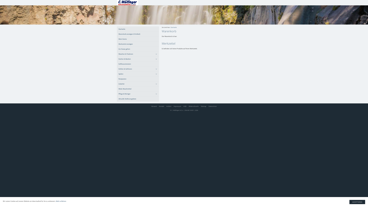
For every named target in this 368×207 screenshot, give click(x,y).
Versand (154, 106)
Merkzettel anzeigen (126, 44)
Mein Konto (123, 39)
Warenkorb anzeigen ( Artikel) (129, 34)
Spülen (121, 74)
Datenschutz (213, 106)
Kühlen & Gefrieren (125, 69)
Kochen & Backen (125, 59)
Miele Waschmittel (125, 89)
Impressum (177, 106)
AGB (184, 106)
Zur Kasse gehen (124, 49)
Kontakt (161, 106)
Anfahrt (168, 106)
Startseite (122, 29)
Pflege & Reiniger (124, 94)
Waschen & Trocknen (126, 54)
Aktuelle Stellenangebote (127, 99)
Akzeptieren (357, 202)
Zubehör (121, 84)
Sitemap (203, 106)
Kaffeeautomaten (125, 64)
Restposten (122, 79)
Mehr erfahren (61, 201)
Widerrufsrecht (194, 106)
